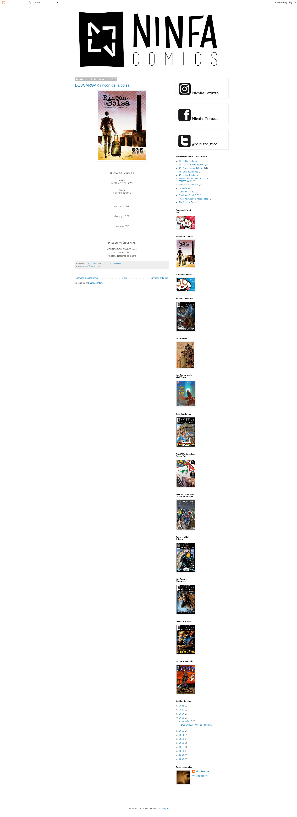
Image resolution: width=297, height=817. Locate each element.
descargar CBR (121, 206)
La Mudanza (184, 188)
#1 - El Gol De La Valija (189, 161)
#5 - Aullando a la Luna (189, 175)
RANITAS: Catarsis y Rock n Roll (194, 199)
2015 (181, 731)
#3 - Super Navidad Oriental (192, 168)
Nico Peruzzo (202, 771)
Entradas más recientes (87, 278)
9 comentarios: (115, 263)
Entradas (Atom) (95, 283)
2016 (181, 718)
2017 (181, 714)
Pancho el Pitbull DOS (189, 195)
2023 (181, 706)
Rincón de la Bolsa (93, 266)
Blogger (165, 809)
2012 (181, 743)
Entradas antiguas (159, 278)
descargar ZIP (122, 226)
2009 (181, 755)
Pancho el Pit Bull (187, 192)
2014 (181, 735)
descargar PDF (121, 216)
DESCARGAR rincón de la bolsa (102, 85)
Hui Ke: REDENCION (189, 185)
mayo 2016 (187, 721)
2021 (181, 710)
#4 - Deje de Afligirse (188, 172)
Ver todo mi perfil (200, 776)
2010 (181, 751)
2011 (181, 747)
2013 (181, 739)
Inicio (124, 278)
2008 (181, 759)
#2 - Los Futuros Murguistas (192, 165)
